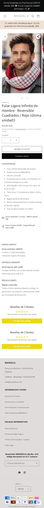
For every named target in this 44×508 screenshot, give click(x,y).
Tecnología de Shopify (28, 506)
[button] (5, 16)
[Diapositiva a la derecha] (27, 98)
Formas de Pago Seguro (14, 434)
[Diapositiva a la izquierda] (16, 98)
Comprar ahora (22, 156)
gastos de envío (21, 129)
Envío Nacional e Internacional (17, 407)
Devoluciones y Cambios (14, 402)
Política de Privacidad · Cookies (17, 439)
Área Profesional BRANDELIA (16, 413)
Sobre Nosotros (11, 428)
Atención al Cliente (12, 396)
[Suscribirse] (36, 463)
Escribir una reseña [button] (22, 321)
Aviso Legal (9, 445)
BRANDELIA (17, 506)
